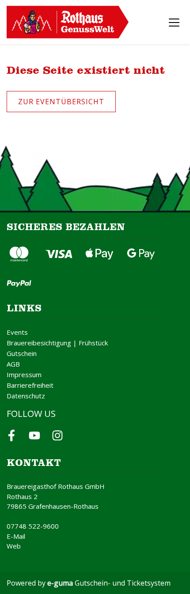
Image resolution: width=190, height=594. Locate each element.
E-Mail (16, 536)
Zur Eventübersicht (61, 101)
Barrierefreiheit (30, 385)
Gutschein (22, 353)
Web (14, 545)
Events (17, 332)
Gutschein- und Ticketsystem (109, 583)
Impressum (24, 374)
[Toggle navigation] (174, 22)
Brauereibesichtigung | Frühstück (57, 342)
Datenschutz (26, 395)
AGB (13, 363)
